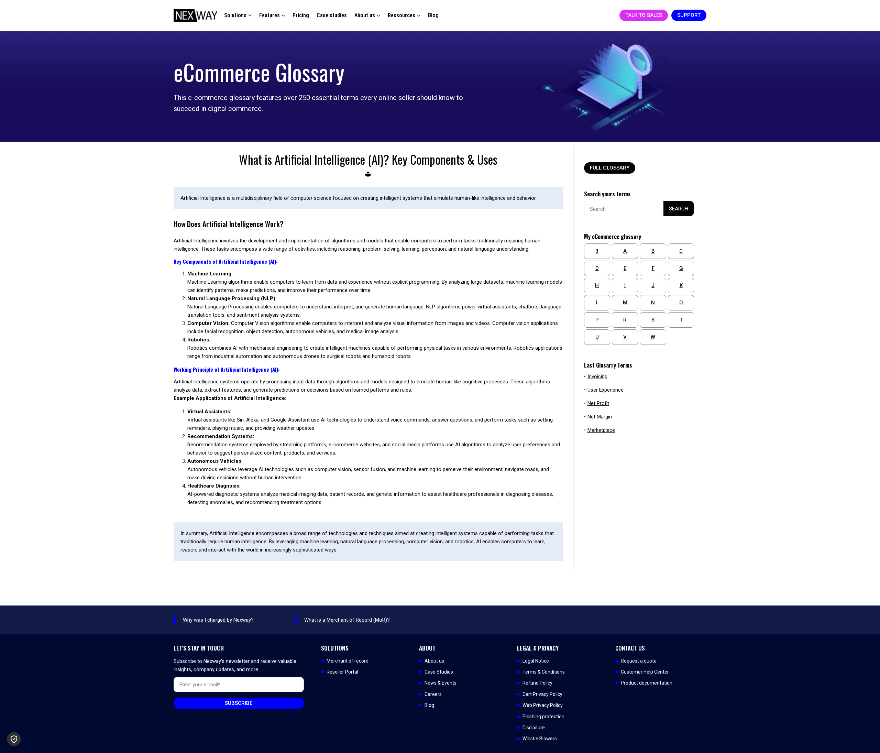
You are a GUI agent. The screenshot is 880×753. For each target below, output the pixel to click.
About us (364, 15)
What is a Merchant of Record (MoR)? (347, 620)
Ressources (401, 15)
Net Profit (598, 403)
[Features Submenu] (282, 15)
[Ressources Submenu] (417, 15)
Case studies (332, 15)
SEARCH (678, 209)
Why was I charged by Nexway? (218, 620)
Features (269, 15)
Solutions (235, 15)
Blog (433, 15)
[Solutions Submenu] (249, 15)
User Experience (605, 390)
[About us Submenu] (377, 15)
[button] (14, 739)
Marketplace (601, 430)
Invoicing (597, 376)
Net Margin (599, 417)
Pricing (301, 15)
